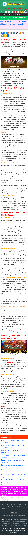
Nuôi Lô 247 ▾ (18, 14)
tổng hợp (8, 17)
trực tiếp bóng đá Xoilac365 (16, 498)
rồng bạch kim (4, 498)
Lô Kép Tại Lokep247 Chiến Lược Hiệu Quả (13, 480)
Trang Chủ (3, 14)
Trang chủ (2, 17)
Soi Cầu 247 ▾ (10, 14)
